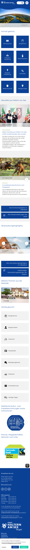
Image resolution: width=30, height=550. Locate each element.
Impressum (4, 535)
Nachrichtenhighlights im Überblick (18, 208)
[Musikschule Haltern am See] (15, 423)
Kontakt (4, 533)
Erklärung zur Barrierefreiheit (9, 538)
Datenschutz (4, 536)
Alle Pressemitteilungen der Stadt (16, 216)
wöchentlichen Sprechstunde (9, 517)
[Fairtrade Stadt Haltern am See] (15, 451)
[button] (26, 179)
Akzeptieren (24, 547)
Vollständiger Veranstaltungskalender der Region (18, 273)
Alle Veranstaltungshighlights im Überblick (16, 264)
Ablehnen (15, 547)
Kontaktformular (6, 484)
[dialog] (15, 544)
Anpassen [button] (4, 547)
